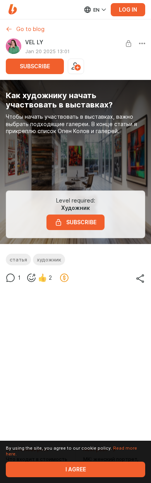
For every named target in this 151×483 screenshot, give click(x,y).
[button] (12, 9)
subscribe (35, 66)
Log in (128, 10)
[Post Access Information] (128, 43)
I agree (75, 469)
